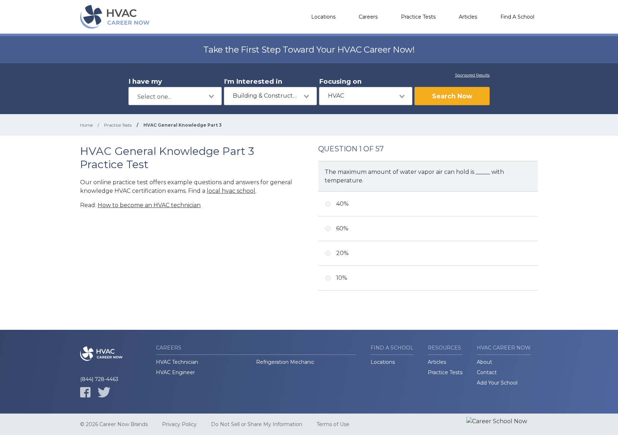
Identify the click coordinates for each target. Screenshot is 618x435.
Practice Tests (418, 17)
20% (342, 253)
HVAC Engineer (175, 372)
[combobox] (175, 96)
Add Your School (497, 383)
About (484, 362)
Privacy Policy (179, 424)
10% (341, 277)
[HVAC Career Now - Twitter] (104, 392)
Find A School (517, 17)
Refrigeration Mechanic (285, 362)
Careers (368, 17)
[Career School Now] (502, 424)
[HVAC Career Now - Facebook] (85, 392)
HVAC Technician (177, 362)
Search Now (452, 96)
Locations (323, 17)
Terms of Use (333, 424)
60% (342, 228)
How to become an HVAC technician (149, 205)
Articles (468, 17)
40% (342, 203)
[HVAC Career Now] (116, 17)
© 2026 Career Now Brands (114, 424)
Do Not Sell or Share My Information (256, 424)
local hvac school (231, 190)
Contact (487, 372)
